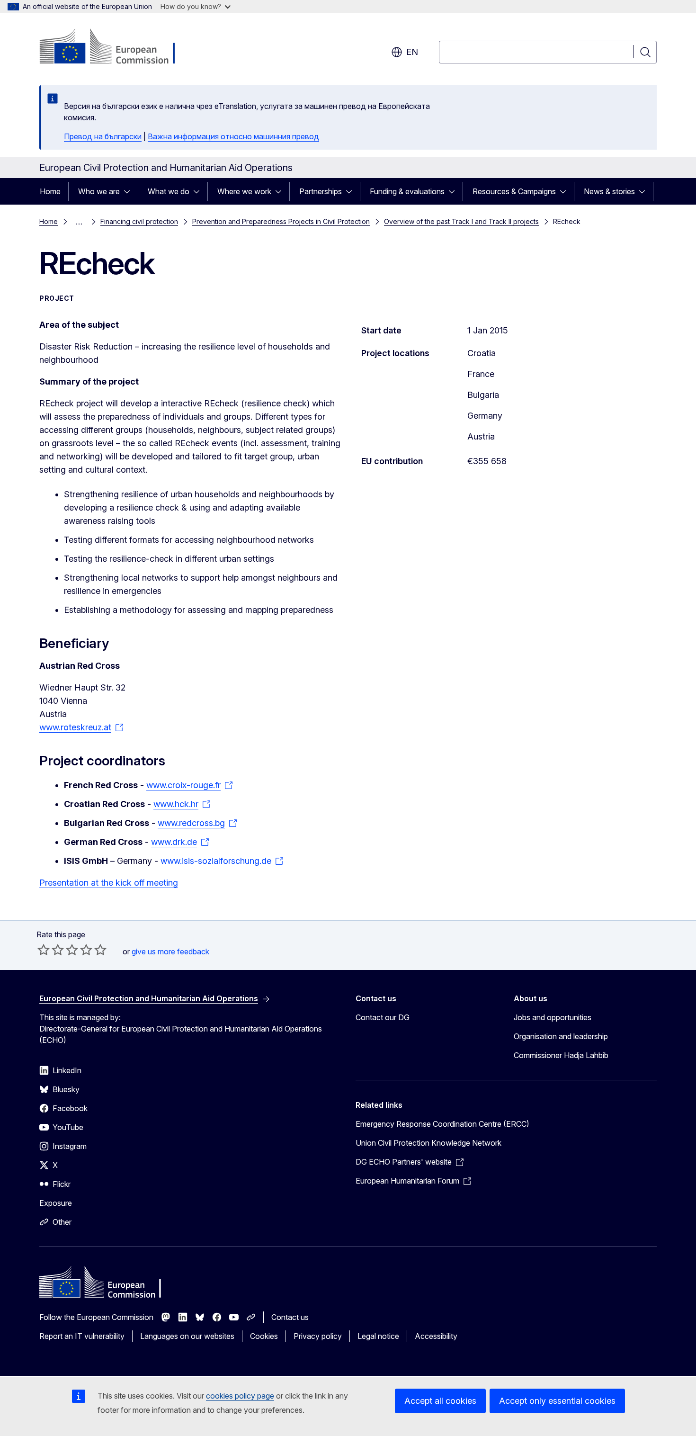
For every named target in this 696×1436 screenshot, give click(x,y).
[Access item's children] (130, 191)
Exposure (55, 1203)
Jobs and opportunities (552, 1017)
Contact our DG (383, 1017)
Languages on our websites (187, 1336)
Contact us (290, 1317)
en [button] (412, 52)
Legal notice (378, 1336)
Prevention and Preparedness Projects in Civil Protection (281, 221)
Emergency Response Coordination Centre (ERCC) (442, 1124)
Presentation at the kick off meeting (108, 883)
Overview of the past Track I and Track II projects (461, 221)
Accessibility (436, 1336)
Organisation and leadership (561, 1036)
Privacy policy (318, 1336)
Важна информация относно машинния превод (233, 136)
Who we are (99, 191)
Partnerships (320, 191)
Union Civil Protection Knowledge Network (428, 1143)
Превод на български (103, 136)
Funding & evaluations (407, 191)
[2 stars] (50, 949)
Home (50, 191)
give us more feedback (170, 951)
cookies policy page (240, 1395)
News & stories (609, 191)
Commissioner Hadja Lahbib (561, 1055)
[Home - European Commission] (115, 47)
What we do (168, 191)
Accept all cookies (440, 1401)
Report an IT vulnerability (82, 1336)
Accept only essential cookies (557, 1401)
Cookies (264, 1336)
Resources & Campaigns (514, 191)
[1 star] (43, 949)
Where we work (244, 191)
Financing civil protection (139, 221)
